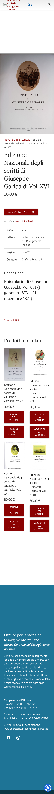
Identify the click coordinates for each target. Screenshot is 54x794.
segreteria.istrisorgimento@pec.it (29, 729)
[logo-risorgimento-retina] (5, 4)
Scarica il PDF (11, 320)
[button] (41, 5)
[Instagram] (18, 737)
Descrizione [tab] (14, 273)
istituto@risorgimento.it (26, 725)
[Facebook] (8, 737)
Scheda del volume (13, 417)
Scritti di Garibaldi (21, 139)
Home (7, 139)
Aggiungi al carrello (21, 212)
